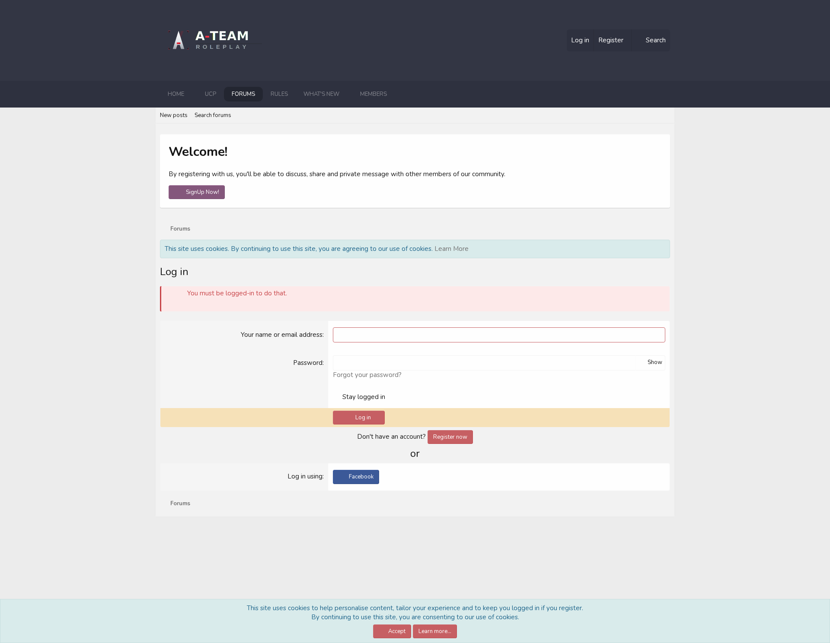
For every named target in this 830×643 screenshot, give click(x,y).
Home (176, 94)
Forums (243, 94)
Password (307, 362)
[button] (191, 94)
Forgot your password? (367, 375)
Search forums (213, 115)
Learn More (451, 248)
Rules (279, 94)
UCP (210, 94)
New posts (174, 115)
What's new (321, 94)
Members (373, 94)
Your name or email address (281, 334)
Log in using (304, 476)
